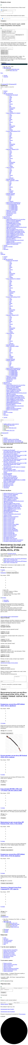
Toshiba (11, 111)
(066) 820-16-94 (15, 69)
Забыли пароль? (4, 1004)
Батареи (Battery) (10, 194)
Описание (5, 600)
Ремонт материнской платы (10, 969)
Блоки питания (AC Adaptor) (13, 113)
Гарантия (5, 76)
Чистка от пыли (7, 967)
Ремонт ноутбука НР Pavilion (10, 529)
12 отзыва (3, 723)
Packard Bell (12, 107)
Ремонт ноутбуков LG (8, 532)
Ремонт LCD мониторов (12, 244)
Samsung (11, 109)
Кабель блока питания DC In (13, 202)
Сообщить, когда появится (12, 572)
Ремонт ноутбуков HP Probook (10, 530)
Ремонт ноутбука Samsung (9, 525)
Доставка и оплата (7, 940)
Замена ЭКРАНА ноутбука (12, 225)
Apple (10, 97)
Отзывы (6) (6, 601)
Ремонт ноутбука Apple (9, 519)
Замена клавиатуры (8, 965)
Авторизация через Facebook (8, 1011)
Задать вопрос (14, 662)
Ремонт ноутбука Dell (8, 523)
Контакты (5, 249)
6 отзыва (3, 569)
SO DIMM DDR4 (13, 209)
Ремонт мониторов (8, 971)
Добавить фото (4, 50)
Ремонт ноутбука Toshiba (9, 528)
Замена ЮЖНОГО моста (12, 236)
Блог (4, 247)
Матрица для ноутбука (8, 952)
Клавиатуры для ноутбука (9, 951)
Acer (10, 96)
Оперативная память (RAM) (13, 203)
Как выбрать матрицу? (9, 537)
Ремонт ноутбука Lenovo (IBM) (11, 524)
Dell (10, 100)
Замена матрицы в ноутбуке (10, 964)
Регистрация (22, 1014)
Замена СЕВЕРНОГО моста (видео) (15, 235)
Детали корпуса (10, 167)
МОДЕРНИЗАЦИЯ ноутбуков (13, 237)
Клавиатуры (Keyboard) (12, 94)
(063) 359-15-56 (13, 70)
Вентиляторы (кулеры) (9, 953)
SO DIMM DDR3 (13, 207)
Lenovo (11, 104)
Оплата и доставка (8, 246)
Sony (10, 110)
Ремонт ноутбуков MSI (9, 533)
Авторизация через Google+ (7, 1009)
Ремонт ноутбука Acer (8, 520)
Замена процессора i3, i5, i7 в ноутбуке (15, 219)
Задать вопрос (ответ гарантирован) (9, 616)
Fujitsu (10, 101)
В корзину (3, 784)
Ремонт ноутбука (7, 218)
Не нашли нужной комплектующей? (12, 541)
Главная (5, 91)
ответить (3, 625)
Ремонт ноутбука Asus (8, 521)
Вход (2, 73)
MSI (10, 106)
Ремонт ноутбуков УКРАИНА (13, 220)
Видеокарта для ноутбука (9, 955)
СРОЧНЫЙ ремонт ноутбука (13, 223)
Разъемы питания (10, 193)
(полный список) (12, 553)
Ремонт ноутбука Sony (8, 527)
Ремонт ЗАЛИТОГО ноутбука (13, 224)
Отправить (3, 21)
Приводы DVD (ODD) (11, 210)
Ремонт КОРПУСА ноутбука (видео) (15, 231)
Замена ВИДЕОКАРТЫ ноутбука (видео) (16, 227)
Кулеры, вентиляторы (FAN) (13, 131)
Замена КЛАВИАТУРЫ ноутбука (14, 229)
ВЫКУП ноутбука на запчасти (13, 242)
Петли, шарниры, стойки (12, 180)
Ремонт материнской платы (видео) (15, 240)
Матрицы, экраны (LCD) (12, 149)
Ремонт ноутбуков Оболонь (10, 534)
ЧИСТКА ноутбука (11, 228)
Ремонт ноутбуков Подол (9, 536)
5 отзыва (3, 807)
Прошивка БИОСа (10, 238)
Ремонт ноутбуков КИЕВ (12, 222)
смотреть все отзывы (6, 662)
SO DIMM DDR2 (13, 206)
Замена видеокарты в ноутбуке (11, 968)
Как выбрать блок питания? (10, 538)
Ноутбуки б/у (9, 214)
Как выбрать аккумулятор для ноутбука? (13, 539)
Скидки (5, 75)
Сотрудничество (7, 941)
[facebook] (6, 929)
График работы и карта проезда (11, 424)
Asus (10, 98)
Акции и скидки (10, 241)
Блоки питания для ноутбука (10, 949)
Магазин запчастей (8, 93)
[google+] (5, 932)
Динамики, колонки (11, 211)
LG (10, 105)
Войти (10, 1004)
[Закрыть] (1, 5)
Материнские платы (11, 212)
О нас (4, 92)
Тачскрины (9, 215)
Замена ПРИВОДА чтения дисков (14, 233)
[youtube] (5, 930)
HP (10, 102)
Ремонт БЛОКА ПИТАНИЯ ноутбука (15, 232)
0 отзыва (3, 774)
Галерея (5, 245)
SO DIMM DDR (13, 205)
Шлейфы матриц (10, 179)
